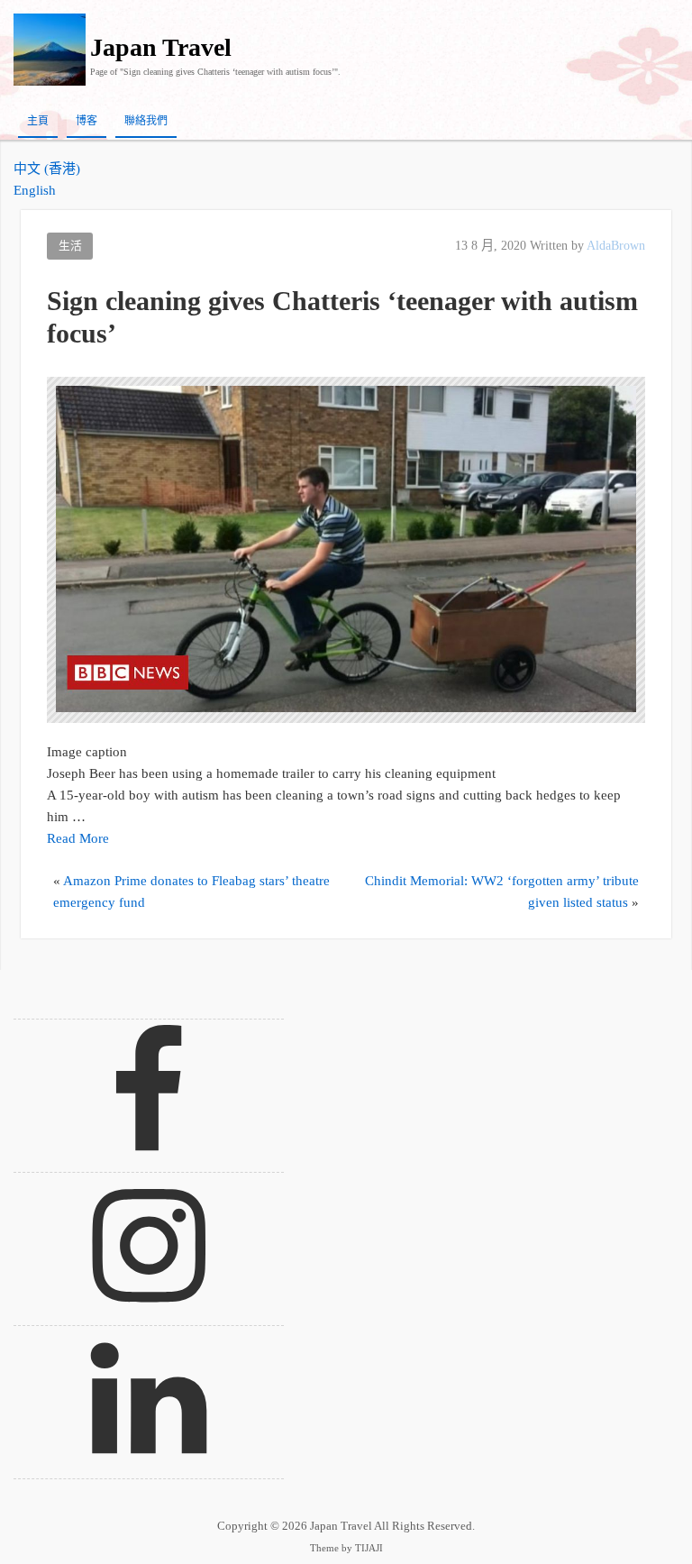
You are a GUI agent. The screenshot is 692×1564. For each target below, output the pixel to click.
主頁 (38, 120)
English (35, 190)
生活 (70, 246)
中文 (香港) (47, 168)
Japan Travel (161, 47)
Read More (78, 838)
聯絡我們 (146, 120)
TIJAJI (369, 1548)
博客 (86, 120)
